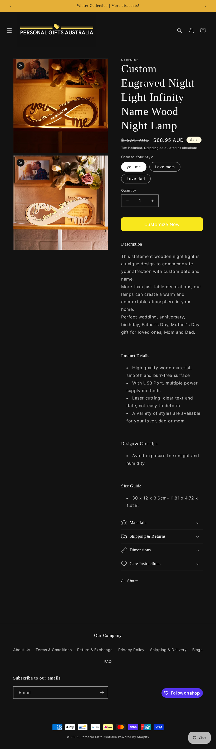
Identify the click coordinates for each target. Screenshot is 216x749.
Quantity (128, 190)
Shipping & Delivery (168, 649)
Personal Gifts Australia (99, 737)
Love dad (136, 178)
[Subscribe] (102, 692)
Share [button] (132, 580)
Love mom (165, 166)
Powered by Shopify (133, 737)
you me (134, 166)
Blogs (197, 649)
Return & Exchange (95, 649)
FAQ (108, 661)
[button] (9, 30)
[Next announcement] (206, 6)
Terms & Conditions (54, 649)
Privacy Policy (131, 649)
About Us (21, 649)
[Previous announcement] (10, 6)
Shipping (151, 148)
